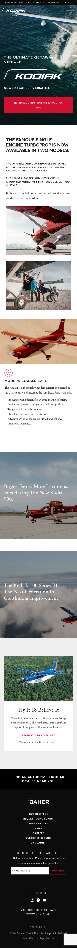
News (38, 828)
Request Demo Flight (38, 818)
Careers (38, 833)
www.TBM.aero (38, 914)
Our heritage (38, 814)
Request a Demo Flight (38, 735)
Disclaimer (38, 842)
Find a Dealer (38, 823)
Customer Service (38, 838)
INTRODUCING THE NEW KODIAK (38, 105)
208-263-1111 (38, 927)
